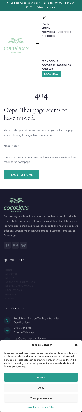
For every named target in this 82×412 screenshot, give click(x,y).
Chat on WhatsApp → (26, 332)
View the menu (46, 7)
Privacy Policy (48, 407)
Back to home (21, 175)
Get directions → (23, 322)
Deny (41, 388)
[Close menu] (44, 18)
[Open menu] (37, 45)
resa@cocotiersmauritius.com (30, 338)
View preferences (41, 398)
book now (51, 74)
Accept (41, 377)
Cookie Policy (32, 407)
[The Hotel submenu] (58, 36)
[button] (76, 345)
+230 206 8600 (23, 328)
